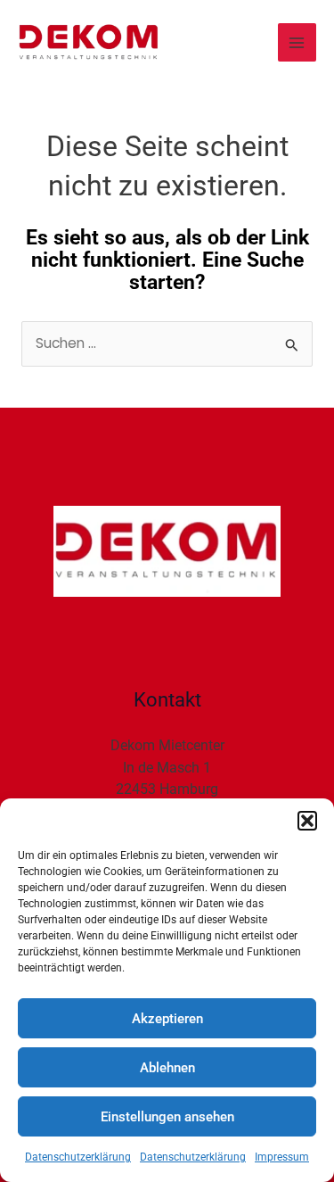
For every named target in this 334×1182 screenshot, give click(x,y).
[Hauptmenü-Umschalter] (297, 42)
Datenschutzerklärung (78, 1157)
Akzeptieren (167, 1019)
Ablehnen (167, 1068)
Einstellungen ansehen (167, 1117)
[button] (307, 821)
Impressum (282, 1157)
